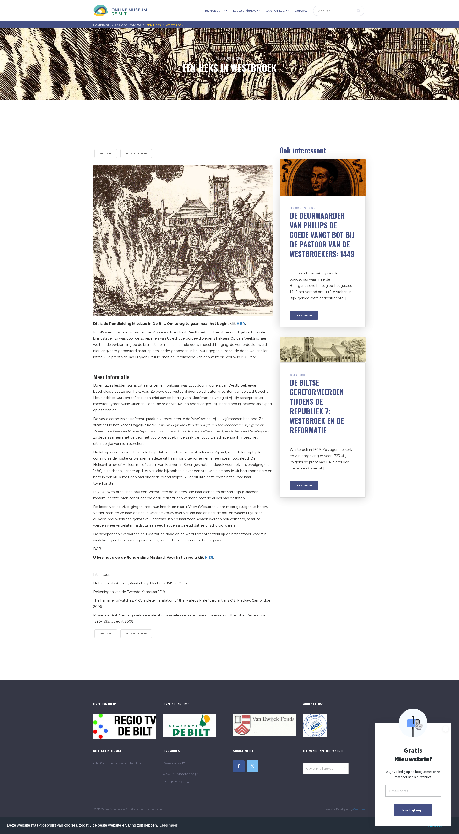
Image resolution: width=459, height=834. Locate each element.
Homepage (101, 25)
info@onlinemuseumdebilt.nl (117, 763)
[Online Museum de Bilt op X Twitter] (252, 766)
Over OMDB (275, 10)
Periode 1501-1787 (128, 25)
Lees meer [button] (168, 825)
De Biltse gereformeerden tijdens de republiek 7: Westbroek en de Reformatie (317, 406)
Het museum (213, 10)
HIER (241, 324)
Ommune (359, 809)
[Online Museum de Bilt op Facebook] (239, 766)
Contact (301, 10)
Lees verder (303, 315)
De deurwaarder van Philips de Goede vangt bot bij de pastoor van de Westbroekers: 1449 (322, 234)
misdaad (105, 153)
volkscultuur (136, 153)
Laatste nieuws (244, 10)
